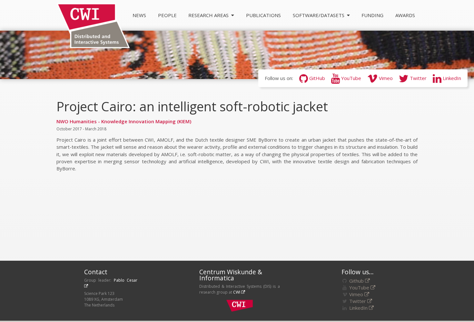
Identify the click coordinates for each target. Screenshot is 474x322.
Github (356, 280)
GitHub (316, 78)
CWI (236, 292)
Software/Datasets (320, 15)
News (139, 15)
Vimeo (385, 78)
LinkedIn (451, 78)
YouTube (350, 78)
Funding (372, 15)
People (167, 15)
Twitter (418, 78)
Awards (405, 15)
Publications (263, 15)
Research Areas (209, 15)
